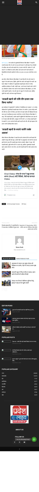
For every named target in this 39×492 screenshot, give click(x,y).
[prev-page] (3, 289)
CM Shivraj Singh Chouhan (13, 204)
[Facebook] (3, 214)
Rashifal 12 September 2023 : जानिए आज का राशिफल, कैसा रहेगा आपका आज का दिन (28, 227)
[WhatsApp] (16, 214)
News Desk (19, 247)
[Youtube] (24, 442)
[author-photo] (19, 244)
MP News (24, 204)
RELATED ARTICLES (8, 258)
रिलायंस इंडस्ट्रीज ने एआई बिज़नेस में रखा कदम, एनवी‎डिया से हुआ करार (10, 226)
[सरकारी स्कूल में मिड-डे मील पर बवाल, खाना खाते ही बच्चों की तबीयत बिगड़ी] (6, 274)
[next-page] (6, 289)
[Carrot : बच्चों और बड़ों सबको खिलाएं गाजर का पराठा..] (6, 343)
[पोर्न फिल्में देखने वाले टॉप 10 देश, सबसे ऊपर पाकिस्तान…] (6, 351)
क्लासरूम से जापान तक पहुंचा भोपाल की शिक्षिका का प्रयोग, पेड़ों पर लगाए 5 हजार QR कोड (24, 265)
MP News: (5, 63)
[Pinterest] (12, 214)
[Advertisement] (19, 25)
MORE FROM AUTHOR (22, 258)
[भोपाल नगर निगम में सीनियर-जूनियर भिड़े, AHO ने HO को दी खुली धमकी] (6, 283)
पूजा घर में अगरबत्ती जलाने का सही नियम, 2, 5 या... (23, 309)
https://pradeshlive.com (19, 249)
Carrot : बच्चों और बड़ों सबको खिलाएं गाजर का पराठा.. (24, 341)
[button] (3, 2)
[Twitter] (8, 214)
